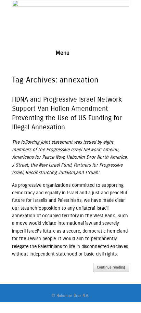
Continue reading (111, 267)
